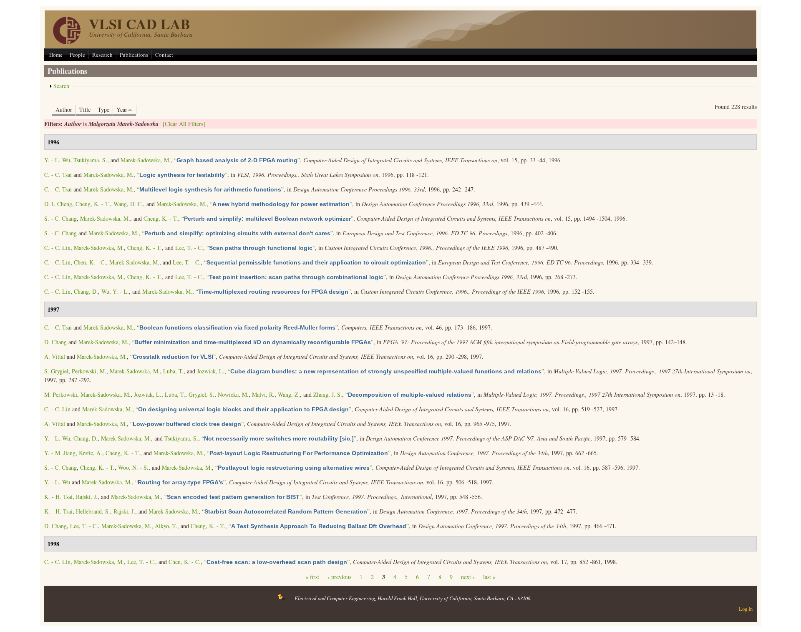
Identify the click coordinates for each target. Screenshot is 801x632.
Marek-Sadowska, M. (146, 160)
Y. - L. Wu (57, 160)
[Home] (67, 42)
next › (468, 577)
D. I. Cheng (58, 204)
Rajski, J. (87, 497)
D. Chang (55, 342)
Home (56, 54)
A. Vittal (54, 356)
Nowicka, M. (233, 394)
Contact (164, 54)
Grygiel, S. (201, 394)
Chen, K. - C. (90, 262)
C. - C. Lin (57, 248)
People (77, 54)
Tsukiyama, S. (90, 160)
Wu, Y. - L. (115, 291)
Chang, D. (86, 291)
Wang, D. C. (128, 204)
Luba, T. (173, 371)
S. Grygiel (56, 371)
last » (489, 577)
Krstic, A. (90, 453)
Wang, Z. (289, 394)
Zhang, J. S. (327, 394)
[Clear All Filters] (184, 124)
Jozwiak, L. (210, 371)
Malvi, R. (263, 394)
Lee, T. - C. (189, 248)
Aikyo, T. (166, 526)
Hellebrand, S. (93, 511)
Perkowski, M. (89, 371)
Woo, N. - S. (133, 467)
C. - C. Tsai (58, 175)
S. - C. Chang (60, 218)
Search (61, 86)
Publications (134, 54)
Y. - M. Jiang (60, 453)
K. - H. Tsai (58, 497)
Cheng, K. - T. (93, 204)
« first (312, 577)
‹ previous (339, 577)
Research (102, 54)
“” (237, 160)
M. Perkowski (60, 394)
